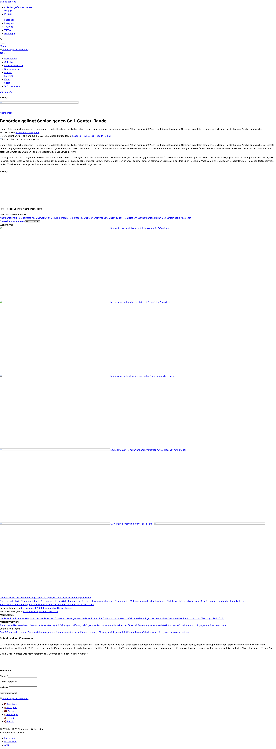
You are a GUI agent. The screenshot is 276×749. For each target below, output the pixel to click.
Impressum (9, 738)
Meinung (8, 76)
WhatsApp (9, 33)
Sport (7, 83)
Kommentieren (17, 221)
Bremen (8, 72)
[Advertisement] (138, 190)
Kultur (7, 79)
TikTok (7, 30)
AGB (6, 745)
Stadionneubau (49, 608)
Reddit (99, 136)
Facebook (9, 20)
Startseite (5, 221)
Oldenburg (9, 62)
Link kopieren (35, 221)
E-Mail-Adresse (8, 681)
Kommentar (6, 670)
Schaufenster (13, 86)
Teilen (27, 221)
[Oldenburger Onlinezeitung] (14, 698)
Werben (8, 10)
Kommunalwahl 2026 (31, 608)
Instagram (9, 23)
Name (4, 676)
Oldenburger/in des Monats (18, 7)
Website (4, 687)
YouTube (8, 26)
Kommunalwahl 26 (13, 65)
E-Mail (108, 136)
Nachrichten (10, 58)
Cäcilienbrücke (64, 608)
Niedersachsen (12, 69)
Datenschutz (10, 741)
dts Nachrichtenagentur (27, 132)
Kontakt (8, 14)
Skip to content (8, 1)
